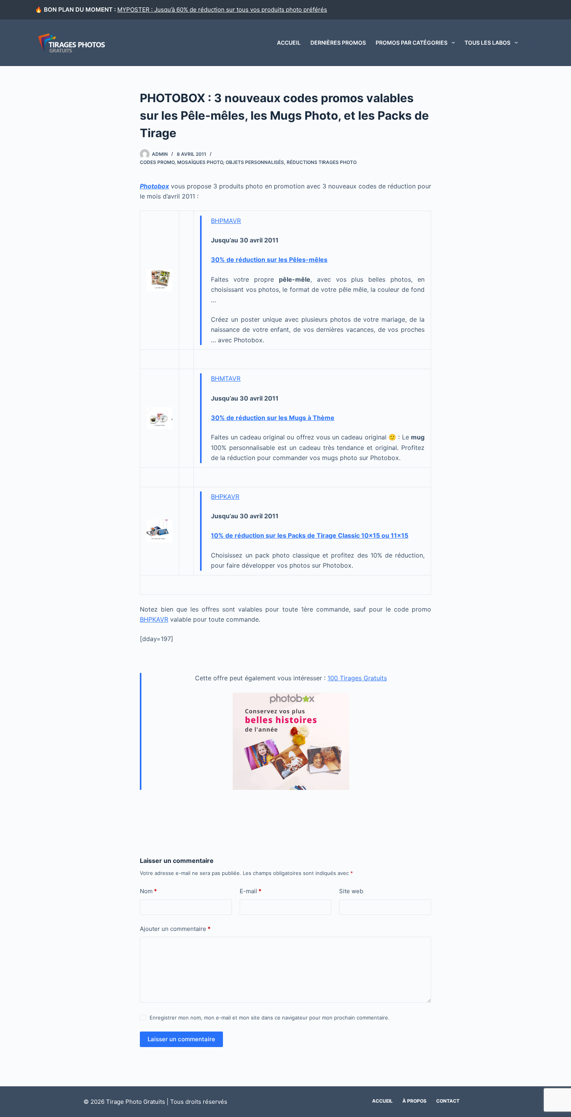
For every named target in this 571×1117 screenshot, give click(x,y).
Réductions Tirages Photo (322, 162)
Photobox (154, 186)
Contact (448, 1101)
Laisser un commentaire (181, 1039)
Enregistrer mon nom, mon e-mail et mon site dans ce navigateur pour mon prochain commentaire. (270, 1017)
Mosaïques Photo (200, 162)
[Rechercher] (533, 43)
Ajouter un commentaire (175, 928)
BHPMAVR (226, 221)
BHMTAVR (225, 378)
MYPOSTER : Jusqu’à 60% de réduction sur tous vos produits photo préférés (222, 9)
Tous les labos (487, 42)
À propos (414, 1101)
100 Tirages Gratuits (357, 678)
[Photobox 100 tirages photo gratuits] (291, 740)
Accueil (289, 42)
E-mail (250, 891)
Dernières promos (338, 42)
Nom (148, 891)
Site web (351, 891)
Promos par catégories (411, 42)
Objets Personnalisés (255, 162)
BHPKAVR (225, 496)
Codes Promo (157, 162)
